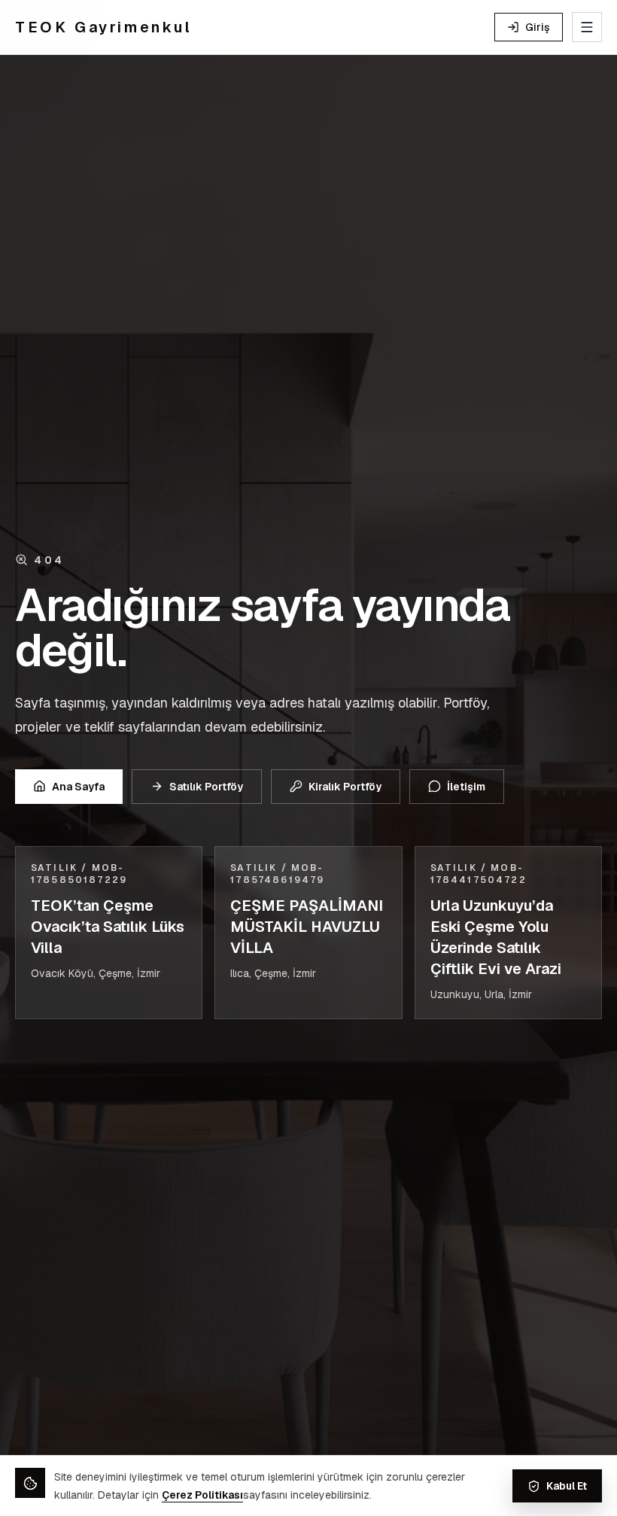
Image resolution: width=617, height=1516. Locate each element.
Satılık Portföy (206, 786)
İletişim (466, 786)
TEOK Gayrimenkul (104, 27)
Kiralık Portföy (344, 786)
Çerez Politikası (202, 1495)
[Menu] (587, 27)
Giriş (537, 27)
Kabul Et (566, 1486)
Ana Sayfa (78, 786)
